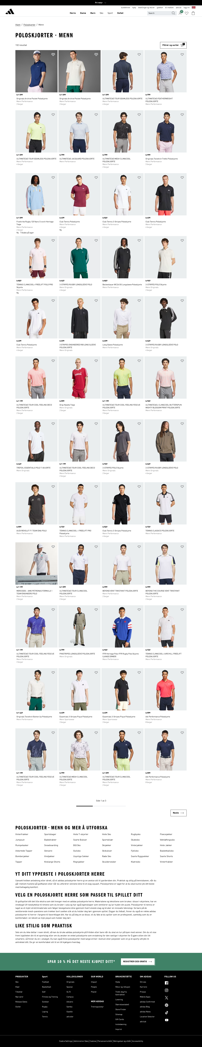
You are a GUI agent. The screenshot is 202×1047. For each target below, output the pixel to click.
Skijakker (106, 845)
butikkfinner (125, 8)
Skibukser (107, 851)
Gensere (48, 851)
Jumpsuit (19, 840)
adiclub (178, 8)
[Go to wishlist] (186, 13)
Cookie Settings (65, 1041)
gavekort (160, 8)
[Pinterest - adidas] (175, 1005)
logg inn (187, 8)
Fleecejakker (166, 834)
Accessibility (137, 1041)
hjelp (134, 8)
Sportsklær (107, 840)
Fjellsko (135, 851)
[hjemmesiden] (9, 12)
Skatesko (135, 840)
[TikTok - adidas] (175, 1013)
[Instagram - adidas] (175, 990)
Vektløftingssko (167, 840)
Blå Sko (77, 845)
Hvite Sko (106, 834)
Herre (73, 13)
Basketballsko (167, 851)
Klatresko (135, 862)
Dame (83, 13)
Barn (92, 13)
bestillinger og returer (146, 8)
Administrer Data (81, 1041)
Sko (101, 13)
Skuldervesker (109, 862)
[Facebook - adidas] (175, 983)
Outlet (120, 13)
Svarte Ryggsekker (140, 856)
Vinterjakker (137, 845)
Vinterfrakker (21, 834)
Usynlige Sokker (81, 856)
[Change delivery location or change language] (194, 8)
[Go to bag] (193, 13)
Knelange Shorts (52, 862)
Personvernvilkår (105, 1041)
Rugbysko (135, 834)
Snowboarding (51, 845)
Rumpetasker (21, 845)
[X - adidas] (175, 998)
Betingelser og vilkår (122, 1041)
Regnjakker (78, 862)
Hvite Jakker (166, 845)
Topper (18, 862)
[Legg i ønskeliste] (53, 55)
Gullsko (77, 851)
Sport (110, 13)
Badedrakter (50, 840)
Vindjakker (49, 856)
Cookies (93, 1041)
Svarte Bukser (80, 840)
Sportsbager (50, 834)
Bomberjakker (22, 856)
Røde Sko (106, 856)
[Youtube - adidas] (175, 1020)
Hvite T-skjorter (80, 834)
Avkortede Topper (23, 851)
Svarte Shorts (166, 856)
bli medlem (169, 8)
